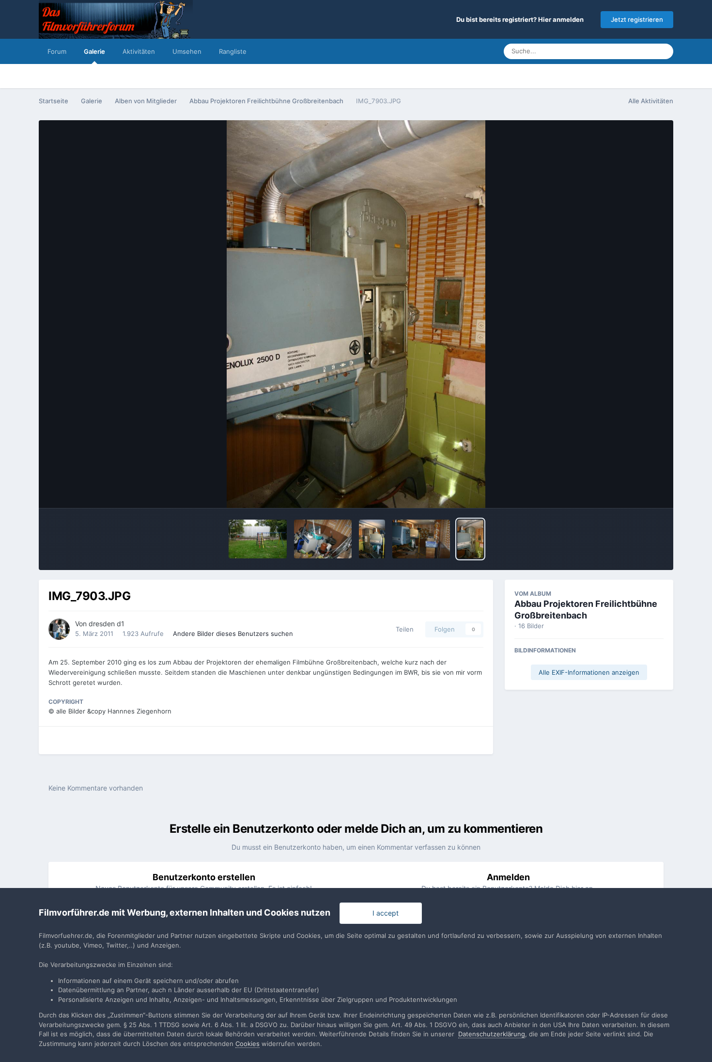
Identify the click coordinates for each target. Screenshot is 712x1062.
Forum (56, 51)
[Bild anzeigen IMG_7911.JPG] (257, 539)
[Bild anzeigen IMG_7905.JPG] (421, 539)
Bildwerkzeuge (627, 490)
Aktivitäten (139, 51)
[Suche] (663, 51)
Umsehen (186, 51)
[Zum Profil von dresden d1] (59, 629)
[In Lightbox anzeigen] (356, 314)
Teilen (403, 629)
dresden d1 (106, 623)
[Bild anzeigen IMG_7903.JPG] (470, 539)
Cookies (247, 1043)
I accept (384, 913)
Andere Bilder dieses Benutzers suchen (233, 633)
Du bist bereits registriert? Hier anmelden (521, 19)
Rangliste (233, 51)
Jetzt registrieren (637, 19)
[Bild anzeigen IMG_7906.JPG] (323, 539)
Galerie (94, 51)
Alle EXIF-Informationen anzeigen (589, 672)
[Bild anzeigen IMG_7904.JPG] (372, 539)
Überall (630, 51)
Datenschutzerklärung (491, 1034)
